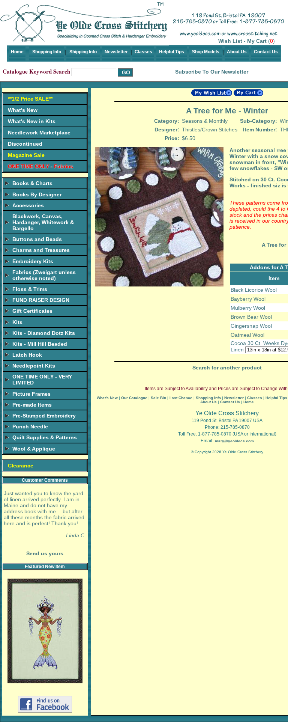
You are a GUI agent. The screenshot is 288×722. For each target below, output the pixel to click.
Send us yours (44, 553)
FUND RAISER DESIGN (40, 300)
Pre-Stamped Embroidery (44, 416)
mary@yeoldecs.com (234, 441)
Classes (143, 51)
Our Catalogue (134, 398)
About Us (237, 51)
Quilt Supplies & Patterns (44, 437)
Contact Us (266, 51)
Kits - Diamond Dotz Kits (43, 333)
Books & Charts (32, 183)
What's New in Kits (32, 121)
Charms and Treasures (41, 250)
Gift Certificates (32, 311)
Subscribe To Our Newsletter (211, 72)
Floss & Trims (29, 289)
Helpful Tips (171, 51)
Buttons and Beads (37, 239)
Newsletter (116, 51)
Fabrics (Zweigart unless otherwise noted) (44, 275)
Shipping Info (83, 51)
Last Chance (181, 398)
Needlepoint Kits (33, 366)
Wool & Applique (33, 449)
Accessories (28, 205)
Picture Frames (31, 394)
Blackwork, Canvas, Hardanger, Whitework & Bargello (43, 222)
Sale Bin (158, 398)
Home (17, 51)
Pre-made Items (32, 405)
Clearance (20, 466)
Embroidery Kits (32, 261)
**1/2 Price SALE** (30, 99)
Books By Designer (37, 194)
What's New (23, 110)
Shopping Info (46, 51)
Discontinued (25, 144)
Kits (17, 322)
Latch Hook (27, 355)
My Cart (257, 41)
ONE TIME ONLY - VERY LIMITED (42, 380)
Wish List (230, 41)
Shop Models (205, 51)
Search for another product (227, 368)
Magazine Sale (26, 155)
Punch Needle (30, 427)
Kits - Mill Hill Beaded (39, 344)
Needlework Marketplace (39, 133)
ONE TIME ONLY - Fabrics (40, 166)
